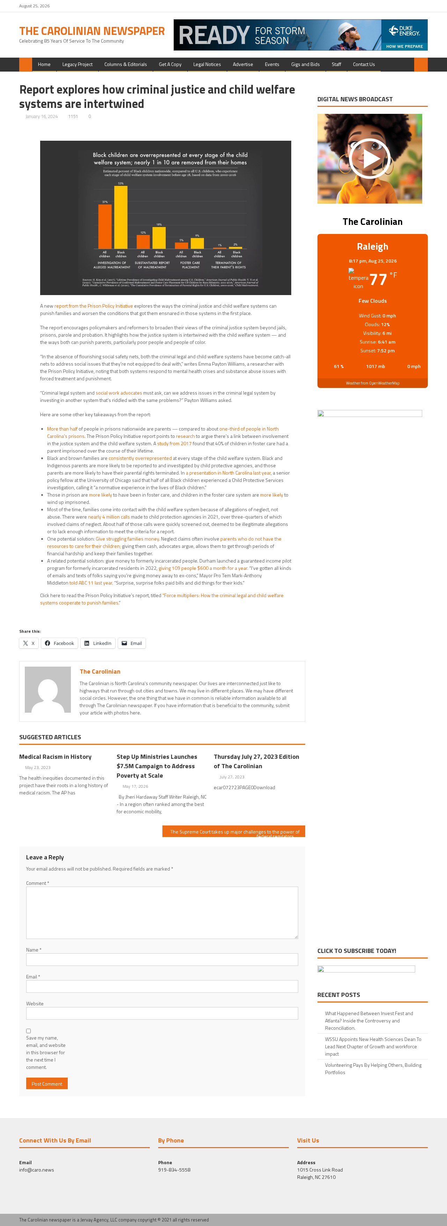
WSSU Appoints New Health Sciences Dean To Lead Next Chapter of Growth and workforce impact (373, 1046)
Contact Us (364, 64)
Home (44, 64)
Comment (37, 883)
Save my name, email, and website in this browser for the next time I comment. (46, 1052)
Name (34, 949)
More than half (62, 428)
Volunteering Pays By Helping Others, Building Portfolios (373, 1068)
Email (33, 976)
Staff (336, 64)
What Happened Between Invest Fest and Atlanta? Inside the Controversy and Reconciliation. (369, 1021)
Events (272, 64)
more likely (100, 494)
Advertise (243, 64)
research (185, 436)
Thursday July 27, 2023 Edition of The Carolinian (256, 761)
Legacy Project (78, 64)
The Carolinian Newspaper (92, 30)
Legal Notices (207, 64)
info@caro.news (36, 1169)
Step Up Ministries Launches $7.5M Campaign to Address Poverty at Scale (157, 766)
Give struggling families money (127, 538)
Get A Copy (170, 64)
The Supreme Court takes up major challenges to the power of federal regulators (235, 832)
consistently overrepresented (140, 458)
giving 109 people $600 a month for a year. (203, 568)
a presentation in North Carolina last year (228, 472)
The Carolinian (100, 671)
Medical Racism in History (55, 756)
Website (35, 1003)
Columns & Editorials (125, 64)
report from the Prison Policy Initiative (93, 305)
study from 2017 (174, 443)
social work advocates (119, 392)
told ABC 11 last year (90, 582)
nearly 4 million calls (109, 516)
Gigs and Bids (305, 64)
